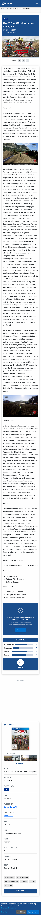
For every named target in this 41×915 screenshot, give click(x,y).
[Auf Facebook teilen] (23, 60)
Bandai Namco (9, 807)
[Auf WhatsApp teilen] (27, 60)
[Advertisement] (20, 697)
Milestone (8, 816)
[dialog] (20, 908)
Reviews (9, 8)
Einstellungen (5, 912)
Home (2, 8)
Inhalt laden (20, 630)
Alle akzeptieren (33, 912)
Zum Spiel (21, 891)
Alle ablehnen (21, 912)
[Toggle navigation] (37, 3)
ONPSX (8, 3)
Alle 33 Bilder (19, 764)
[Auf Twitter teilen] (19, 60)
